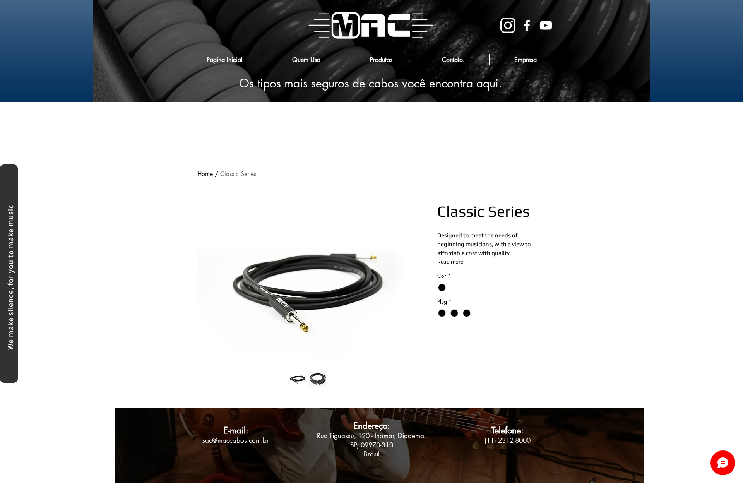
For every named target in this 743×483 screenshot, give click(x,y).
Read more (450, 262)
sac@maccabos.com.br (235, 440)
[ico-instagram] (507, 25)
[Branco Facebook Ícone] (526, 25)
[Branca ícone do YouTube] (545, 25)
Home (205, 174)
